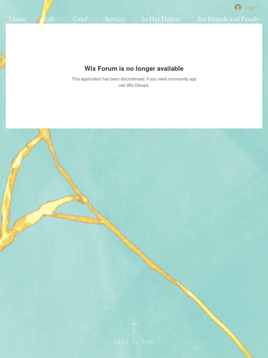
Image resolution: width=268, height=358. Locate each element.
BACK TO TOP (134, 342)
